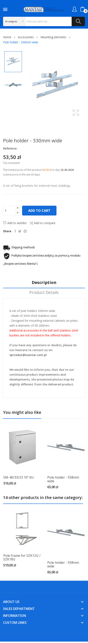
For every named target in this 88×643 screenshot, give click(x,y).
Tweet (20, 231)
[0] (82, 9)
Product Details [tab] (44, 292)
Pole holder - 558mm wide (63, 479)
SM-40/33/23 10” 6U (18, 477)
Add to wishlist (17, 223)
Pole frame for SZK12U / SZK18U (22, 557)
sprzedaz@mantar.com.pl (28, 355)
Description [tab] (44, 282)
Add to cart (39, 210)
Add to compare (44, 223)
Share (15, 231)
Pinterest (25, 231)
